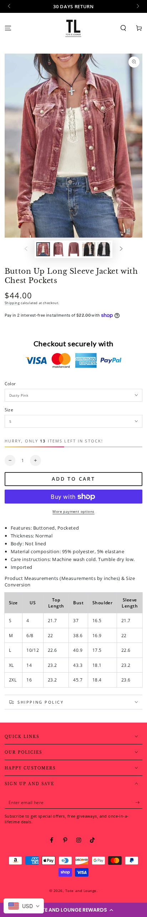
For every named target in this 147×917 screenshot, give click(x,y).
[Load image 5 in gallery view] (103, 249)
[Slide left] (10, 6)
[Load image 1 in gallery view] (43, 249)
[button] (73, 910)
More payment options (73, 511)
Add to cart (73, 478)
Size (9, 409)
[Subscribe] (139, 802)
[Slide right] (137, 6)
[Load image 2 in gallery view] (58, 249)
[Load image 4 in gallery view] (88, 249)
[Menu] (8, 28)
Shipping (12, 303)
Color (10, 383)
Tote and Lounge (81, 890)
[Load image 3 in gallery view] (73, 249)
